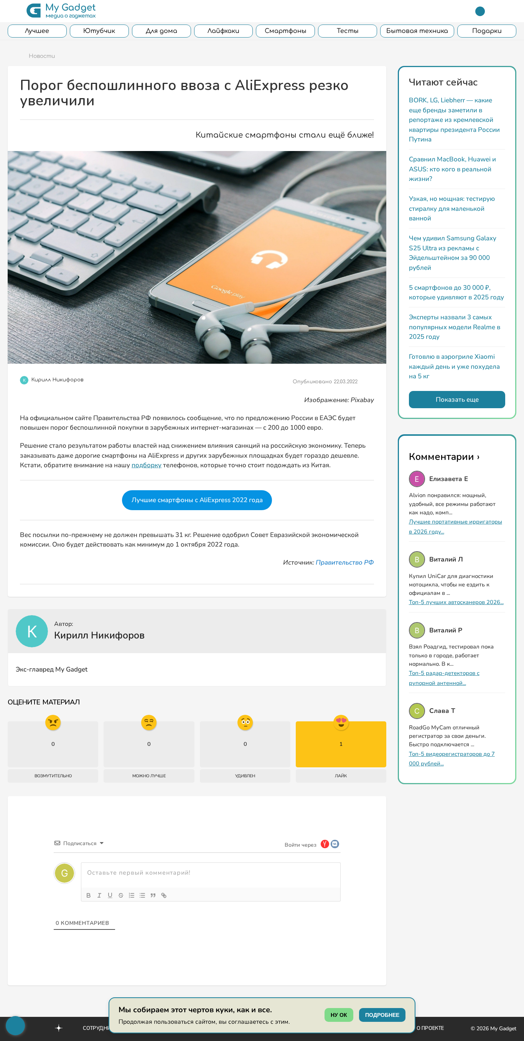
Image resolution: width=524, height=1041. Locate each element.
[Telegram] (480, 11)
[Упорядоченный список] (131, 895)
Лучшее (37, 31)
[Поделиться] (368, 382)
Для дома (161, 31)
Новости (42, 56)
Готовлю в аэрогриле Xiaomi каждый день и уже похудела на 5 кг (454, 366)
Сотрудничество (107, 1028)
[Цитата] (153, 895)
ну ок (339, 1015)
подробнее (382, 1015)
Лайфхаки (223, 31)
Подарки (487, 31)
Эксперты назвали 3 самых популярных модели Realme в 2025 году (454, 327)
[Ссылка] (163, 895)
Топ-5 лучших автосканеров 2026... (456, 602)
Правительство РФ (345, 562)
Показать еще (457, 399)
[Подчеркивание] (110, 895)
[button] (12, 11)
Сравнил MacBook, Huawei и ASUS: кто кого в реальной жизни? (452, 169)
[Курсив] (99, 895)
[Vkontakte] (42, 1028)
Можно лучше (149, 776)
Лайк (341, 776)
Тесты (348, 31)
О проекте (430, 1028)
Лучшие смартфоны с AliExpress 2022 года (197, 500)
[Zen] (59, 1029)
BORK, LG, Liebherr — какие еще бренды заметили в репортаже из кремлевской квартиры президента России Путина (454, 120)
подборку (146, 465)
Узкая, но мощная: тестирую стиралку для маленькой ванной (452, 208)
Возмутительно (53, 776)
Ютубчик (99, 31)
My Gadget (503, 1028)
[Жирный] (88, 895)
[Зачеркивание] (120, 895)
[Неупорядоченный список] (142, 895)
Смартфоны (285, 31)
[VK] (371, 669)
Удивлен (245, 776)
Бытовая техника (417, 31)
